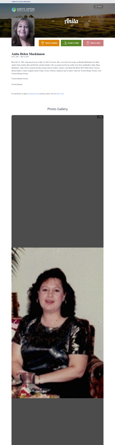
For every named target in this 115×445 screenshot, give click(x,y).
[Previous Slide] (15, 323)
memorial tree (33, 93)
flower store (60, 93)
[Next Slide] (100, 323)
